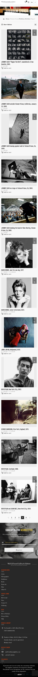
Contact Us (4, 603)
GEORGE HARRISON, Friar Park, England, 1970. (15, 429)
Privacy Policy (5, 616)
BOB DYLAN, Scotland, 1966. (9, 469)
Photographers (5, 576)
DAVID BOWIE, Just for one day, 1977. (12, 270)
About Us (3, 589)
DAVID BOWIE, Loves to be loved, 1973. (13, 310)
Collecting (3, 605)
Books (2, 582)
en (32, 2)
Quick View (34, 34)
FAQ (2, 619)
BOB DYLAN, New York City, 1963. (11, 389)
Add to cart (7, 68)
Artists (3, 574)
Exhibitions (4, 579)
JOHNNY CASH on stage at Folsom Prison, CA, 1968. (17, 188)
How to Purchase (5, 613)
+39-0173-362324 (9, 655)
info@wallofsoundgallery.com (12, 652)
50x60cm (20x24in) (24, 19)
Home (7, 19)
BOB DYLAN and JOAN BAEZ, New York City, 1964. (16, 509)
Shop (2, 587)
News (2, 600)
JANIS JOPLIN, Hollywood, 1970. (11, 350)
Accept (20, 674)
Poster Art (3, 584)
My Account (4, 598)
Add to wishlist (34, 31)
